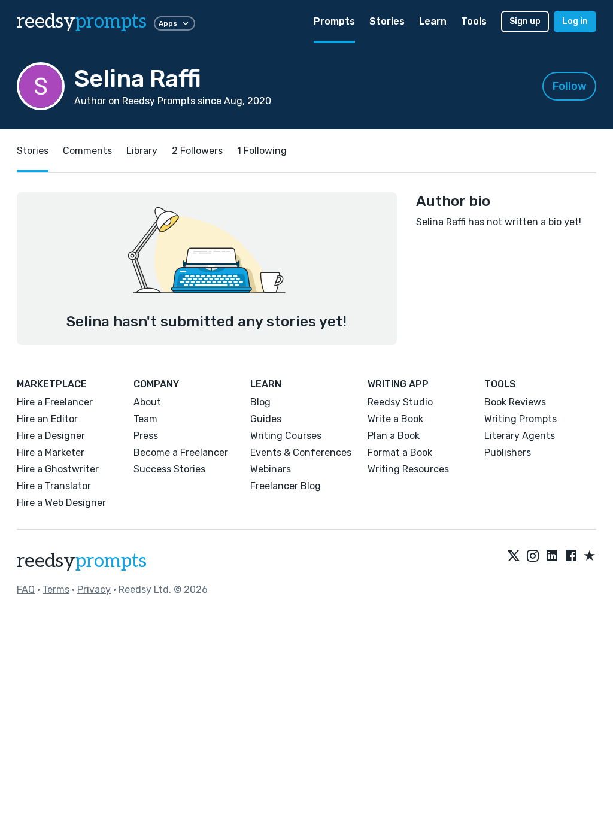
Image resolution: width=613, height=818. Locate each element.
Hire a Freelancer (55, 402)
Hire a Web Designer (61, 502)
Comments (87, 150)
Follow (570, 86)
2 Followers (197, 150)
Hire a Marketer (50, 452)
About (147, 402)
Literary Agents (519, 435)
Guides (265, 419)
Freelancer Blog (285, 486)
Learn (433, 21)
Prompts (334, 21)
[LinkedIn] (552, 556)
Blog (260, 402)
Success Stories (169, 469)
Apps (168, 23)
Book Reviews (515, 402)
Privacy (94, 589)
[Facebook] (571, 556)
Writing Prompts (520, 419)
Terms (56, 589)
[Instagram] (533, 556)
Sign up (525, 21)
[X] (513, 556)
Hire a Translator (54, 486)
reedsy (82, 21)
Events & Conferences (300, 452)
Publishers (507, 452)
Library (141, 150)
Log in (575, 21)
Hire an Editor (47, 419)
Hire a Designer (51, 435)
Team (145, 419)
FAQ (26, 589)
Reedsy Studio (400, 402)
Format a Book (400, 452)
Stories (387, 21)
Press (145, 435)
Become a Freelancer (180, 452)
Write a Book (395, 419)
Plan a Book (394, 435)
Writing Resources (408, 469)
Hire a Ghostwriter (58, 469)
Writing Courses (285, 435)
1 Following (262, 150)
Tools (474, 21)
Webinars (270, 469)
